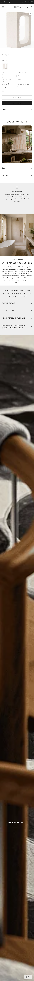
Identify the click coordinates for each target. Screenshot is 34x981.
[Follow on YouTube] (9, 2)
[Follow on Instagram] (4, 2)
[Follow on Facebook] (1, 2)
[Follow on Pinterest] (7, 2)
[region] (17, 196)
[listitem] (5, 66)
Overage (5, 84)
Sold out (17, 97)
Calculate (16, 103)
